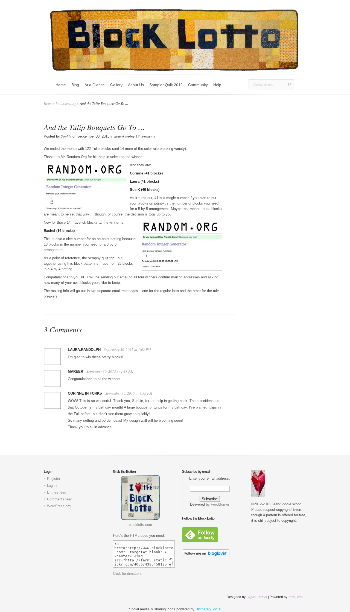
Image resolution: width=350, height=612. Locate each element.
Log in (52, 485)
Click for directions (127, 574)
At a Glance (94, 85)
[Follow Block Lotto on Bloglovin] (205, 556)
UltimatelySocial (208, 609)
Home (61, 85)
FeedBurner (220, 504)
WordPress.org (59, 506)
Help (217, 85)
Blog (75, 85)
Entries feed (56, 492)
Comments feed (59, 499)
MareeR (75, 371)
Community (198, 85)
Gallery (116, 85)
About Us (136, 85)
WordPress (295, 596)
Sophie (66, 136)
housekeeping (66, 103)
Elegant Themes (256, 596)
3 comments (146, 136)
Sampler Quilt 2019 (166, 85)
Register (53, 479)
